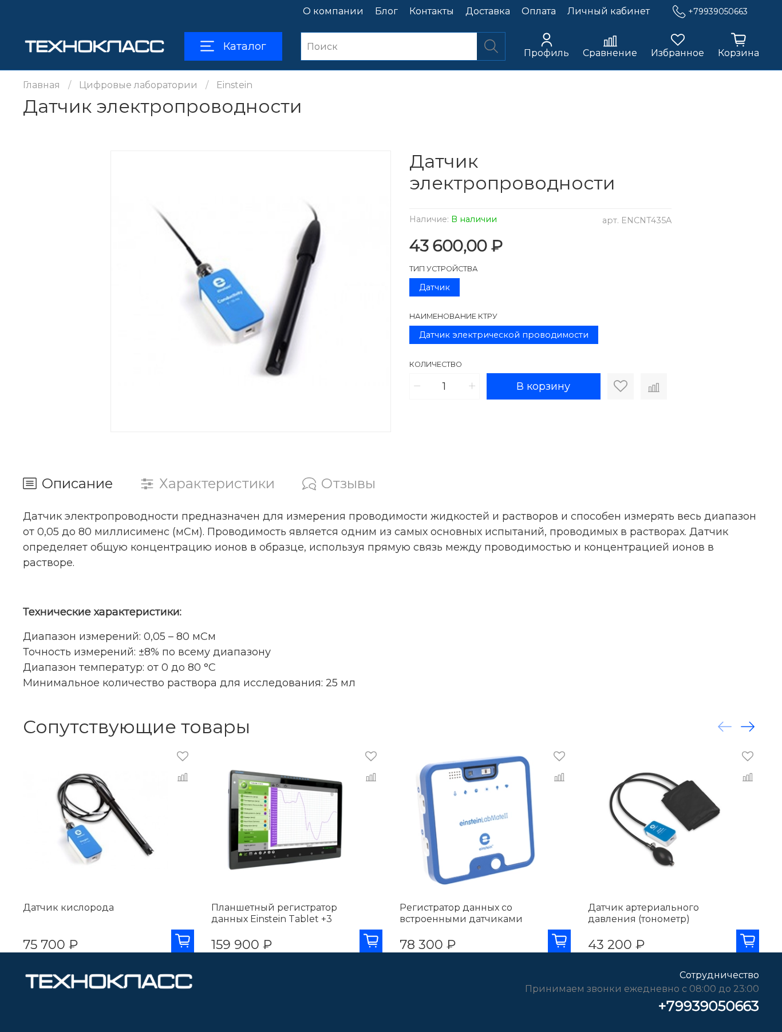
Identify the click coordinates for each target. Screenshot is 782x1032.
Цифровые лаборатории (138, 85)
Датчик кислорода (68, 907)
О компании (333, 11)
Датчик (434, 287)
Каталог (244, 46)
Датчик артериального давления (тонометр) (643, 913)
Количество (435, 364)
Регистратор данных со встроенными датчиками (461, 913)
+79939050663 (718, 11)
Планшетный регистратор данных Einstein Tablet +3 (274, 913)
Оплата (539, 11)
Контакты (431, 11)
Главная (41, 85)
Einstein (234, 85)
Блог (386, 11)
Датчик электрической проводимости (504, 335)
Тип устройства (443, 268)
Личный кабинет (608, 11)
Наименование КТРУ (453, 316)
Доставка (487, 11)
